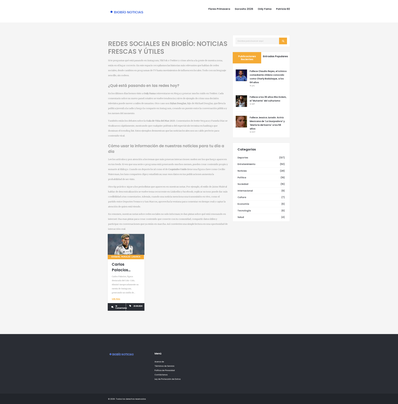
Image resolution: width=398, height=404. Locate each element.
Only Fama (264, 9)
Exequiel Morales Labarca (125, 257)
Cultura (242, 197)
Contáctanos (161, 374)
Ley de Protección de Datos (168, 379)
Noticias (242, 170)
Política (242, 177)
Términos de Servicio (164, 366)
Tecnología (244, 210)
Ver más (116, 299)
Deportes (243, 157)
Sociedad (243, 184)
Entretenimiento (246, 164)
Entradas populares (275, 56)
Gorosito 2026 (244, 9)
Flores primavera (219, 9)
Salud (241, 217)
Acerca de (159, 361)
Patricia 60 (283, 9)
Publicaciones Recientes (247, 58)
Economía (243, 203)
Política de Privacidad (165, 370)
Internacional (245, 190)
